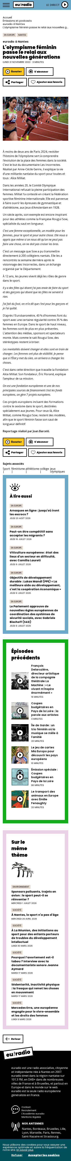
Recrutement (29, 1110)
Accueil (7, 17)
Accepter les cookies (44, 1155)
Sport (6, 469)
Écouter (16, 71)
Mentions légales (31, 1117)
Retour (16, 1039)
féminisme (18, 469)
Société (17, 909)
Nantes (22, 34)
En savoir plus (25, 1150)
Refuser (17, 1155)
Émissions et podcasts (17, 20)
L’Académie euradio (33, 1113)
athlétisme (32, 469)
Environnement (21, 886)
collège (44, 469)
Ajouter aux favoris (49, 82)
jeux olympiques (57, 470)
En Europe (9, 34)
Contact (26, 1107)
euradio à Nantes (14, 24)
